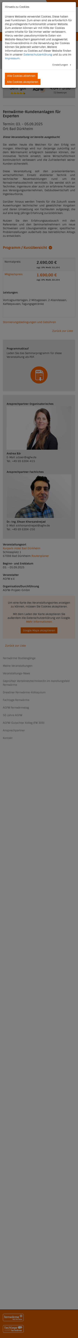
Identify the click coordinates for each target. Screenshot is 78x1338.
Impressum (12, 58)
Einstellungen (60, 64)
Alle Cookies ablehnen (21, 76)
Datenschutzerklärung (37, 54)
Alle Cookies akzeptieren (22, 82)
